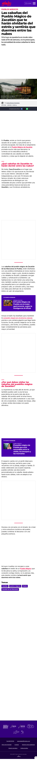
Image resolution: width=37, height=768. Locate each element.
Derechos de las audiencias (28, 744)
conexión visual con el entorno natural (17, 318)
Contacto (17, 744)
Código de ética (24, 748)
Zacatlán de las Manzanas (10, 589)
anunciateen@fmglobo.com (23, 741)
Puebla (25, 586)
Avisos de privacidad (6, 744)
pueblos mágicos (15, 586)
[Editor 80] (19, 756)
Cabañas (5, 586)
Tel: (10, 741)
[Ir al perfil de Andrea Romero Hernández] (2, 103)
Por (12, 103)
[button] (34, 3)
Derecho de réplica (13, 748)
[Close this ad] (35, 757)
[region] (18, 60)
